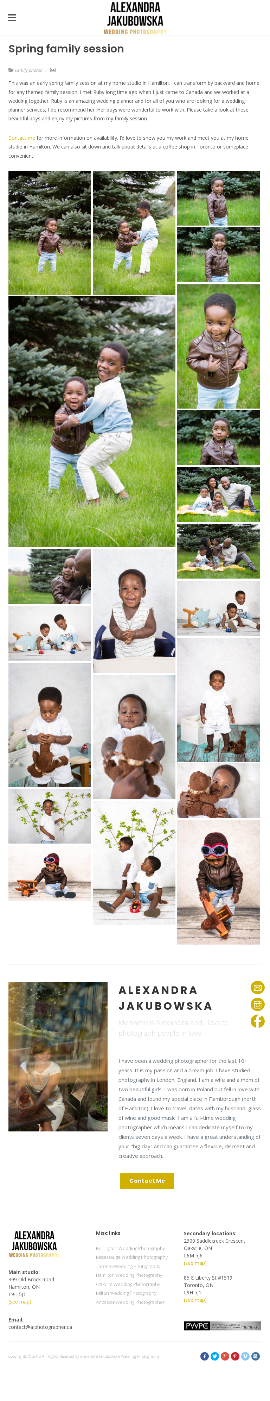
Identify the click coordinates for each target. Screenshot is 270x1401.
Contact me (21, 137)
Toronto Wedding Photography (128, 1266)
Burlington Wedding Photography (130, 1248)
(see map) (19, 1301)
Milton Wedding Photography (126, 1293)
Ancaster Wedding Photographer (130, 1302)
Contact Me (147, 1181)
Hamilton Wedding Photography (129, 1275)
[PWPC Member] (222, 1325)
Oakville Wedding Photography (128, 1284)
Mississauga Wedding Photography (132, 1257)
